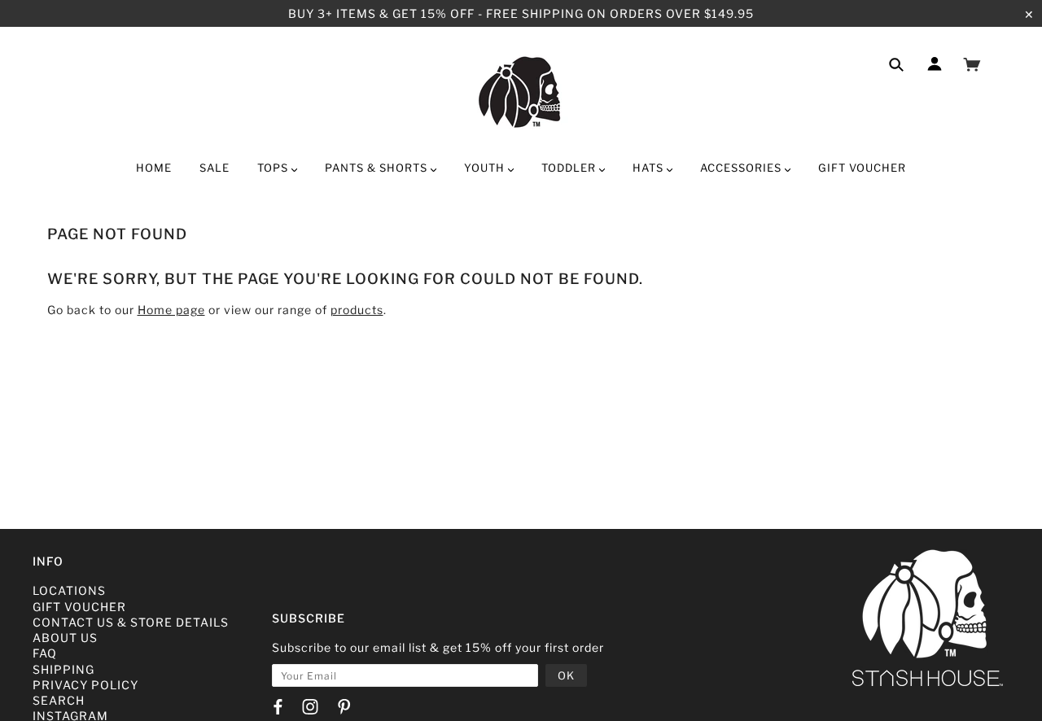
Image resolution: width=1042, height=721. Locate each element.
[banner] (521, 92)
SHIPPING (63, 669)
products (357, 310)
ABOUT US (65, 638)
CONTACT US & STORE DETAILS (131, 622)
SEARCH (59, 700)
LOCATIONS (69, 590)
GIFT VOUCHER (79, 607)
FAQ (45, 653)
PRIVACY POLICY (85, 685)
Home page (171, 310)
